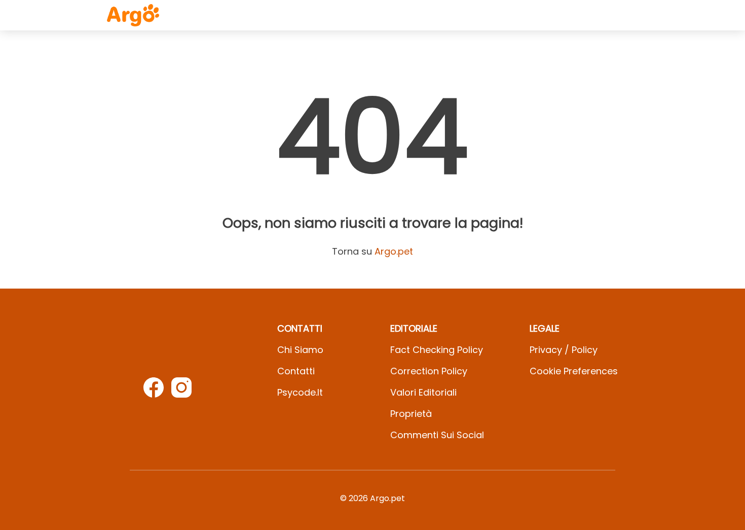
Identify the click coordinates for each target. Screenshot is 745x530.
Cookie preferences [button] (574, 371)
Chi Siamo (300, 349)
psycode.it (300, 392)
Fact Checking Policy (436, 349)
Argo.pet (394, 251)
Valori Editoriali (423, 392)
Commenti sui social (437, 435)
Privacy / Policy (564, 349)
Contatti (296, 371)
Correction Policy (428, 371)
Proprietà (411, 413)
